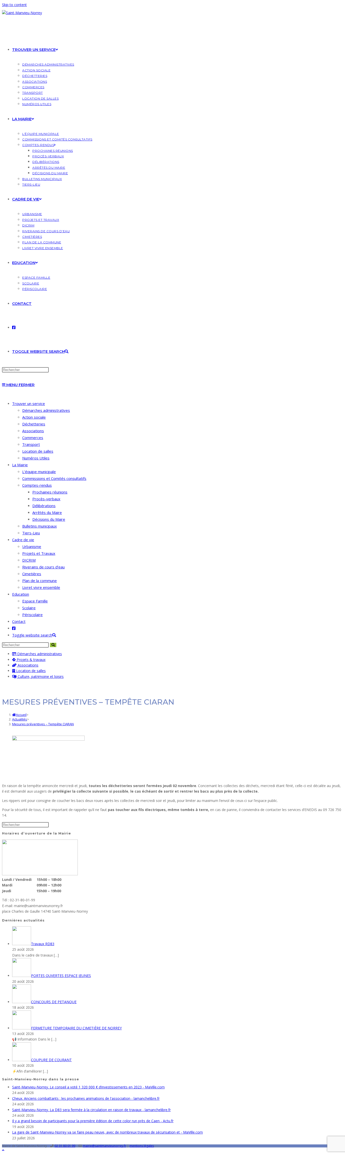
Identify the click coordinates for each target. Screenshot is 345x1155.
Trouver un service (28, 403)
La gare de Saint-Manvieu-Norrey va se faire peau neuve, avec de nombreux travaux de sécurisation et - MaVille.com (107, 1132)
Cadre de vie (23, 539)
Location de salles (37, 451)
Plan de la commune (39, 580)
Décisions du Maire (48, 519)
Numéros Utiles (36, 457)
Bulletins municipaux (39, 526)
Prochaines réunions (49, 492)
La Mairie (20, 464)
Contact (19, 621)
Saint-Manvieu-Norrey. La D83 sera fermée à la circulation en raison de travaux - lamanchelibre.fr (91, 1109)
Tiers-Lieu (31, 532)
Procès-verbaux (46, 498)
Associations (33, 430)
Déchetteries (33, 423)
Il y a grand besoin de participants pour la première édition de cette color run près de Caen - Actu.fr (93, 1120)
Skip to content (14, 4)
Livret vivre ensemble (41, 587)
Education (20, 594)
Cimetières (31, 573)
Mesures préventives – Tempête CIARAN (43, 724)
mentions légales (142, 1146)
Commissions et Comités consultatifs (54, 478)
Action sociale (34, 417)
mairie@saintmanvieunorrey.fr (104, 1146)
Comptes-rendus (37, 485)
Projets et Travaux (38, 553)
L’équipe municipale (39, 471)
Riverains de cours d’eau (43, 566)
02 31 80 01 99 (65, 1146)
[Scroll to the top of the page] (3, 1150)
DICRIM (29, 560)
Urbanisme (31, 546)
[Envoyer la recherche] (53, 645)
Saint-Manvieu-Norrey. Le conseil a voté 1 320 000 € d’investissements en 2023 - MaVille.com (88, 1087)
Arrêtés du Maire (47, 512)
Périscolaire (32, 614)
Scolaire (29, 607)
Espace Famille (35, 600)
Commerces (32, 437)
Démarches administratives (46, 410)
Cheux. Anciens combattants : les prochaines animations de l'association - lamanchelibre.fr (86, 1098)
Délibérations (44, 505)
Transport (31, 444)
